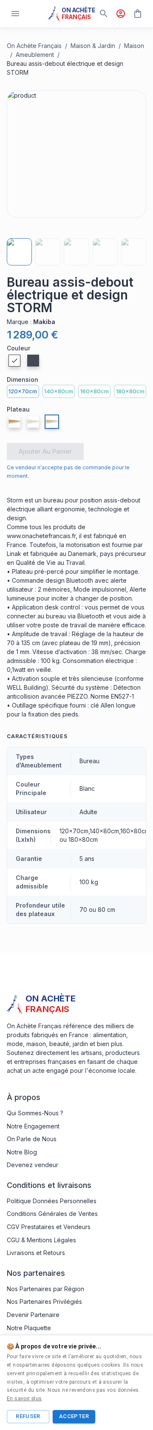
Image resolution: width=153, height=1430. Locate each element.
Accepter (74, 1416)
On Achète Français (34, 45)
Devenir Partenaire (33, 1314)
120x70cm (22, 391)
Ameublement (35, 54)
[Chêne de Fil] (14, 421)
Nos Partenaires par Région (45, 1288)
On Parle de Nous (32, 1138)
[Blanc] (14, 360)
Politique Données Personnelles (51, 1200)
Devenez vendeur (32, 1164)
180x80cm (130, 391)
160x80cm (94, 391)
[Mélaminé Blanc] (33, 421)
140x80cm (58, 391)
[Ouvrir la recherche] (103, 13)
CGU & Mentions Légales (41, 1240)
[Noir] (33, 360)
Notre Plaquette (29, 1327)
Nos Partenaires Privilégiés (44, 1301)
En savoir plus (24, 1399)
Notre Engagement (33, 1126)
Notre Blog (22, 1152)
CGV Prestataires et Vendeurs (49, 1226)
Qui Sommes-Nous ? (35, 1113)
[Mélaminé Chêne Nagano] (52, 421)
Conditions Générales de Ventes (52, 1213)
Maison (134, 45)
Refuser (28, 1416)
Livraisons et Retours (36, 1252)
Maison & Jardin (93, 45)
